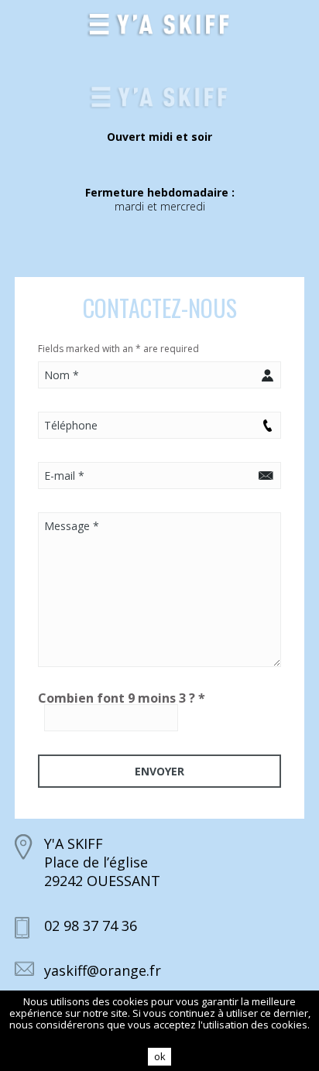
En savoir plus (160, 1036)
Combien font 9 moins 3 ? (121, 698)
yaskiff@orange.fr (102, 970)
